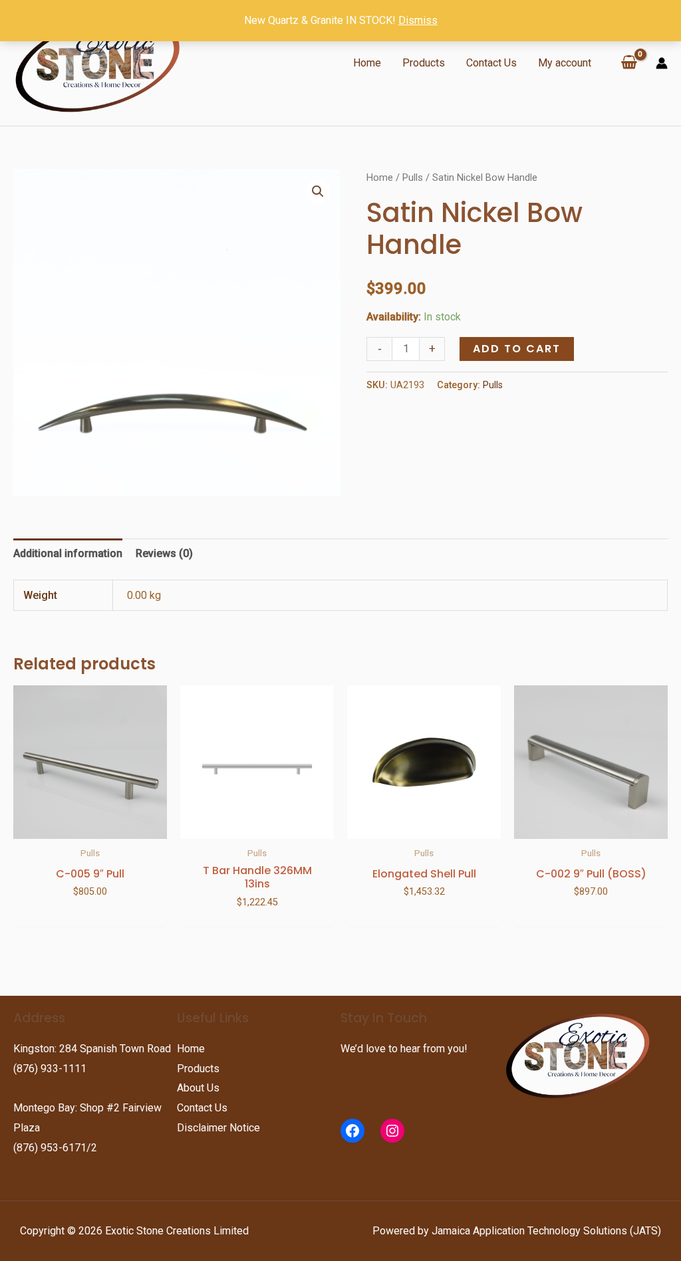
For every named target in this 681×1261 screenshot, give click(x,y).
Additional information (67, 553)
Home (367, 63)
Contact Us (491, 63)
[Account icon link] (662, 63)
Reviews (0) (164, 553)
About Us (198, 1088)
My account (564, 63)
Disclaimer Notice (218, 1127)
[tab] (67, 553)
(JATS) (644, 1230)
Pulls (412, 177)
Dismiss (418, 20)
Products (423, 63)
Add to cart (517, 348)
